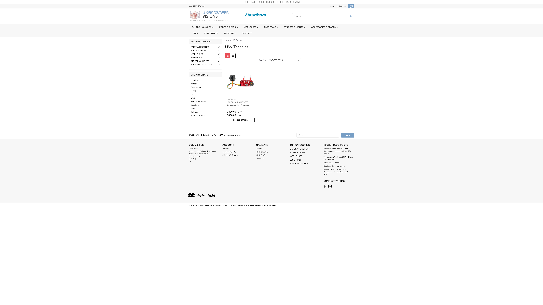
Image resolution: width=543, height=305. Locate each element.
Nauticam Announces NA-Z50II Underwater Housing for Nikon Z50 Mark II (337, 151)
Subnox (194, 112)
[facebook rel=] (325, 186)
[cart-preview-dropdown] (350, 6)
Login (332, 6)
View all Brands (198, 115)
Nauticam (195, 80)
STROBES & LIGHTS (294, 27)
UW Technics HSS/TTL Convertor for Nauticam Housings (238, 105)
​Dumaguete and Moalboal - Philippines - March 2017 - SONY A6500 (336, 172)
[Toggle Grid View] (227, 55)
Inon (193, 108)
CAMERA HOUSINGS (202, 27)
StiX (193, 98)
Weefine (195, 105)
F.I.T (192, 94)
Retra (193, 91)
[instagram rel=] (330, 186)
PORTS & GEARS (227, 27)
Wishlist (225, 149)
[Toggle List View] (233, 55)
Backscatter (196, 87)
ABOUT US (229, 33)
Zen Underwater (198, 101)
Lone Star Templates (268, 205)
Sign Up (342, 6)
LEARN (195, 33)
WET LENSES (250, 27)
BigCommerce (249, 205)
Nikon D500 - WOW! (332, 163)
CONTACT (247, 33)
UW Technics (237, 40)
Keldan (194, 83)
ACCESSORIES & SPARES (323, 27)
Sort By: (262, 60)
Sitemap (233, 205)
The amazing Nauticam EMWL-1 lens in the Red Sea (338, 158)
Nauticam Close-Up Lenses (334, 166)
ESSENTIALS (270, 27)
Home (227, 40)
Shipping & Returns (230, 155)
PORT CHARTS (211, 33)
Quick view (240, 94)
